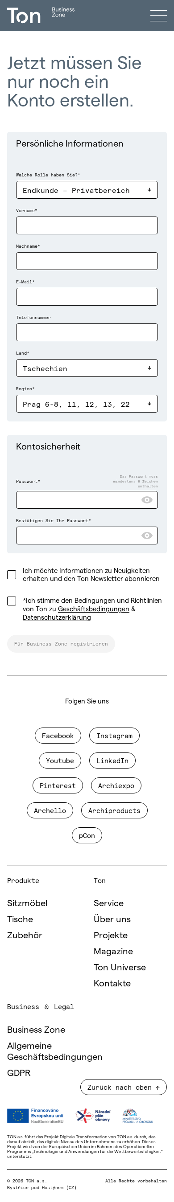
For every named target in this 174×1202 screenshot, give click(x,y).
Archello (50, 810)
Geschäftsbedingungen (93, 609)
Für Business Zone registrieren (61, 643)
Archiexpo (116, 785)
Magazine (113, 951)
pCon (87, 835)
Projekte (111, 935)
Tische (20, 919)
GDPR (19, 1073)
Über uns (112, 919)
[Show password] (147, 499)
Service (109, 903)
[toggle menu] (158, 15)
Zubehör (24, 935)
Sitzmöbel (27, 903)
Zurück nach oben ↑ (123, 1087)
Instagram (114, 735)
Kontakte (112, 983)
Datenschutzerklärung (57, 617)
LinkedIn (112, 760)
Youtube (60, 760)
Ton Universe (120, 967)
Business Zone (36, 1029)
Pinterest (58, 785)
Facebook (58, 735)
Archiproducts (114, 810)
